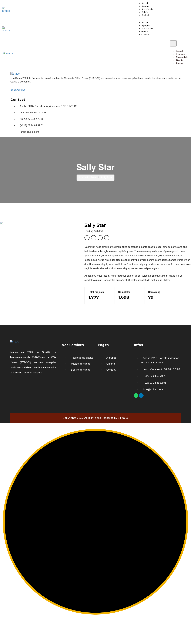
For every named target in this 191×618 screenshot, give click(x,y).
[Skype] (100, 237)
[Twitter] (106, 237)
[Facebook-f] (87, 237)
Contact (145, 14)
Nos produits (147, 8)
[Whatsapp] (136, 395)
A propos (145, 5)
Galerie (144, 11)
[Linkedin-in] (93, 237)
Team (94, 177)
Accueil (144, 2)
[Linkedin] (141, 395)
